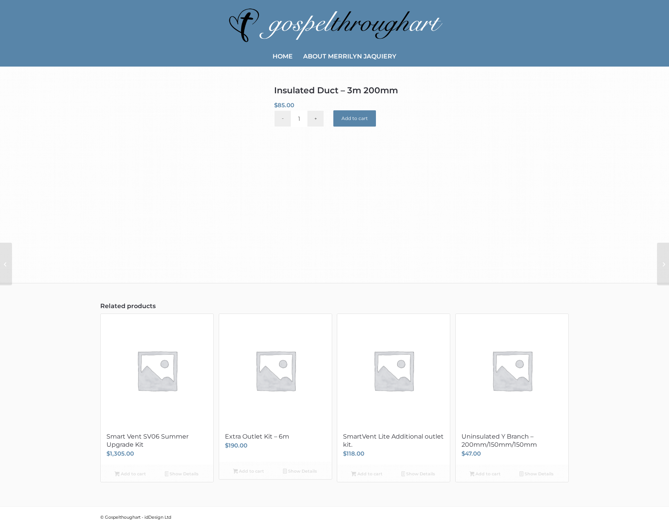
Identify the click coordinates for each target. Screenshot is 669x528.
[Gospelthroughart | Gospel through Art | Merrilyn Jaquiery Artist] (334, 23)
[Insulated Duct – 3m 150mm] (6, 264)
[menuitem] (283, 56)
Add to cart (354, 118)
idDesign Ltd (157, 517)
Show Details (183, 474)
